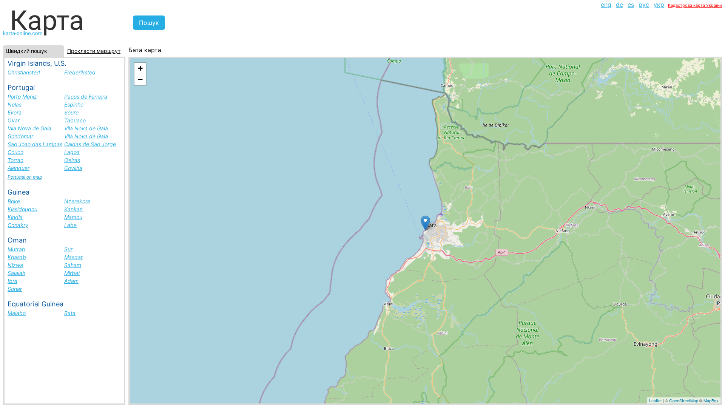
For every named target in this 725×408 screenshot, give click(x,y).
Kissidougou (22, 209)
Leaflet (655, 400)
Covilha (73, 168)
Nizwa (15, 265)
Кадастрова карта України (695, 5)
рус (644, 4)
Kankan (73, 209)
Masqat (73, 257)
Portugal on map (25, 177)
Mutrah (16, 249)
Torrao (15, 160)
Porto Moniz (22, 96)
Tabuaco (75, 120)
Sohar (15, 289)
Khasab (17, 257)
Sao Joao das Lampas (35, 144)
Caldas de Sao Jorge (90, 144)
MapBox (711, 400)
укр (659, 4)
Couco (15, 152)
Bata (70, 313)
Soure (71, 112)
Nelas (15, 104)
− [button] (140, 79)
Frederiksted (80, 72)
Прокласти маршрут (93, 51)
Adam (71, 281)
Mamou (73, 217)
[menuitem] (606, 4)
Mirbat (72, 273)
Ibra (12, 281)
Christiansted (24, 72)
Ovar (14, 120)
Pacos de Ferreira (85, 96)
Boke (14, 201)
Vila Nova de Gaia (29, 128)
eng (606, 4)
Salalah (16, 273)
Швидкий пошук (26, 51)
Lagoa (72, 152)
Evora (15, 112)
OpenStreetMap (683, 400)
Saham (72, 265)
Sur (68, 249)
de (619, 4)
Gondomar (20, 136)
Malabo (17, 313)
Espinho (73, 104)
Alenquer (18, 168)
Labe (70, 225)
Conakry (18, 225)
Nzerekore (77, 201)
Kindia (15, 217)
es (631, 4)
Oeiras (72, 160)
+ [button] (140, 68)
